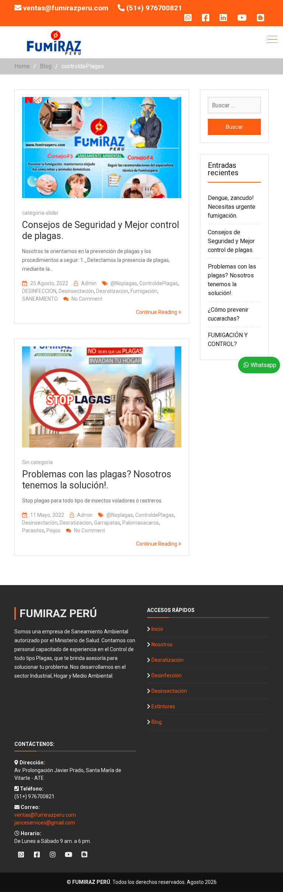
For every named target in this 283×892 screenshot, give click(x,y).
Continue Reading (157, 312)
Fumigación (143, 291)
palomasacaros (140, 523)
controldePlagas (158, 283)
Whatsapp (263, 365)
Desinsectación (76, 291)
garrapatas (107, 523)
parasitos (33, 530)
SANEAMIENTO (40, 299)
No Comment (86, 299)
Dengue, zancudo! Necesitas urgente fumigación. (231, 206)
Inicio (157, 629)
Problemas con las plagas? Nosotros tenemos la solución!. (96, 480)
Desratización (167, 660)
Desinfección (166, 675)
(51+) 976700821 (154, 8)
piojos (53, 530)
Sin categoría (37, 462)
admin (89, 283)
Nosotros (161, 644)
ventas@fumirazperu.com (65, 8)
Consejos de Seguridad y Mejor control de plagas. (231, 241)
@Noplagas (124, 283)
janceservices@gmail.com (44, 823)
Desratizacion (112, 291)
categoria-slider (40, 213)
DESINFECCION (39, 291)
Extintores (163, 706)
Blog (156, 722)
